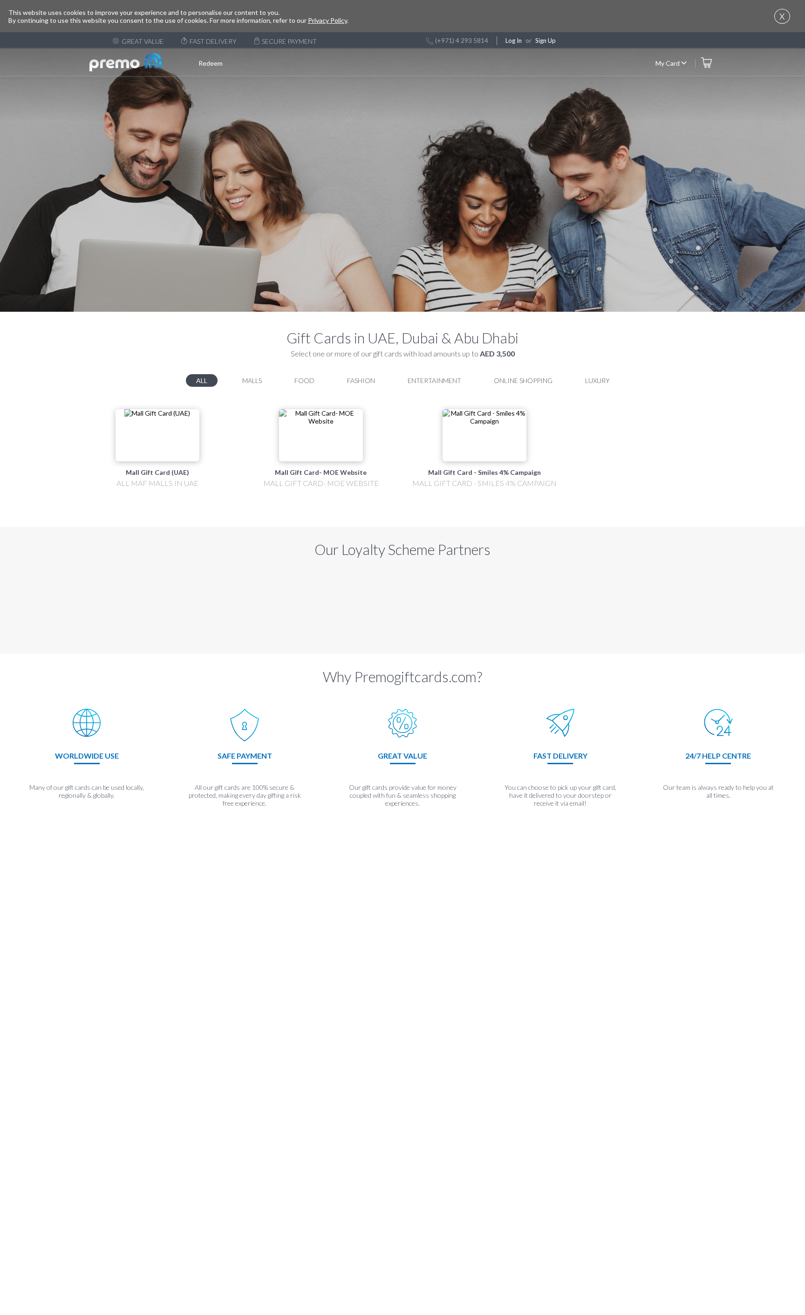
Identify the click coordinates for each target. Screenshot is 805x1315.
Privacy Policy (327, 20)
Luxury (597, 380)
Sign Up (545, 40)
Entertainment (434, 380)
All (201, 380)
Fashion (361, 380)
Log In (513, 40)
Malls (252, 380)
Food (304, 380)
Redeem (210, 63)
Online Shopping (523, 380)
